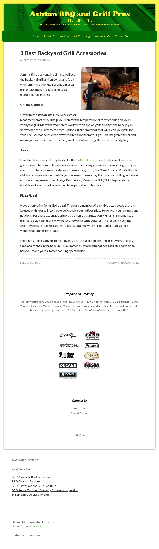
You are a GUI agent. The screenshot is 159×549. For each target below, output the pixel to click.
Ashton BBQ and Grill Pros (79, 18)
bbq (124, 262)
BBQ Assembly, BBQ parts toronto (33, 476)
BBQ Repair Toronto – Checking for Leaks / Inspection (45, 490)
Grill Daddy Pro (86, 160)
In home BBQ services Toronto (31, 494)
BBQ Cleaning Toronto (26, 481)
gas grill (133, 262)
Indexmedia (34, 525)
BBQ (37, 262)
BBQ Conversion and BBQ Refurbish (34, 485)
